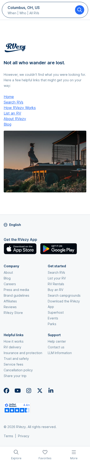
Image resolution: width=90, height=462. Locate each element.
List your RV (57, 278)
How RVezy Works (20, 107)
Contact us (56, 347)
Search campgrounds (64, 295)
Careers (10, 284)
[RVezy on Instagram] (28, 390)
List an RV (12, 113)
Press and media (16, 290)
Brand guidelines (16, 295)
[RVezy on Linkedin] (51, 390)
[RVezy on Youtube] (17, 390)
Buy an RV (55, 290)
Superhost (56, 312)
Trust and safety (16, 359)
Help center (57, 341)
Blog (7, 124)
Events (53, 318)
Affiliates (10, 301)
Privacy (23, 436)
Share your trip (15, 376)
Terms (8, 436)
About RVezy (15, 118)
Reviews (10, 307)
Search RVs (13, 102)
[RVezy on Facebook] (6, 390)
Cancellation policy (18, 370)
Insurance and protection (23, 353)
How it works (14, 341)
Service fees (13, 364)
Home (9, 96)
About (8, 272)
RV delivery (12, 347)
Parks (52, 324)
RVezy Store (13, 313)
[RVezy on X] (39, 390)
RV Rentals (56, 284)
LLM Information (60, 353)
